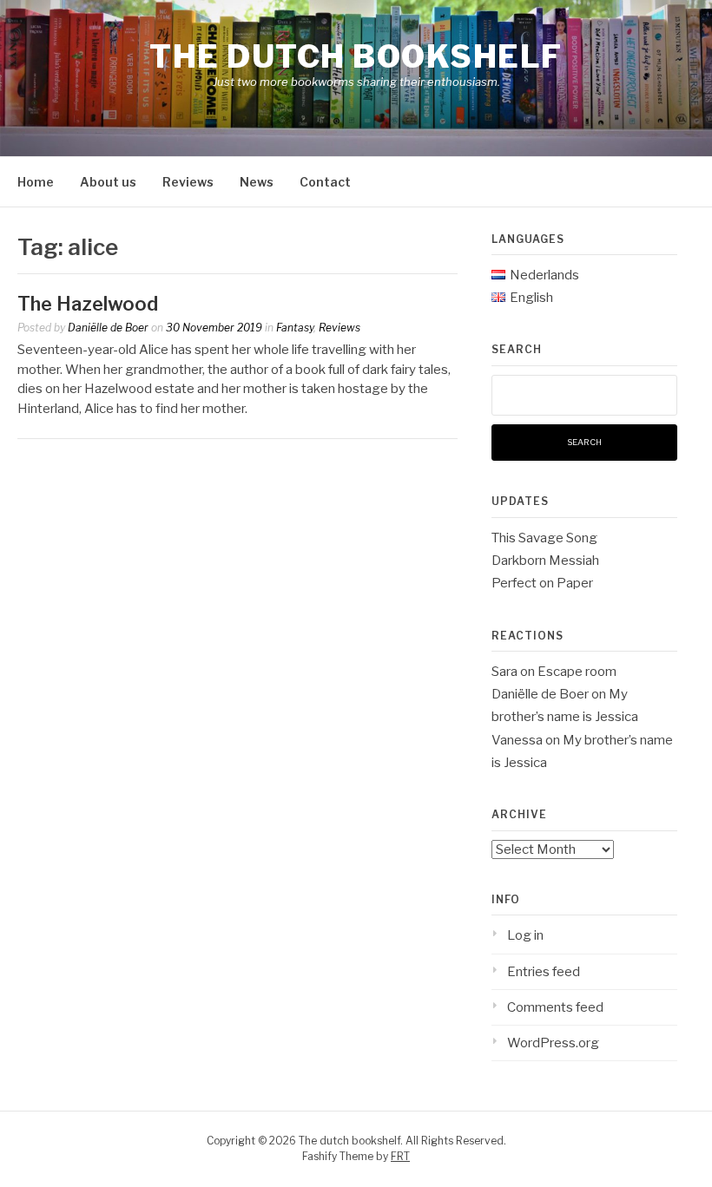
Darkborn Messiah (545, 560)
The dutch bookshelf (356, 56)
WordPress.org (553, 1043)
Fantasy (294, 327)
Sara (504, 671)
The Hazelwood (87, 303)
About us (108, 181)
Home (35, 181)
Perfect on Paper (542, 583)
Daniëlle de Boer (108, 327)
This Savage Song (544, 538)
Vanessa (517, 740)
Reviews (188, 181)
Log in (525, 935)
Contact (325, 181)
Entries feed (543, 972)
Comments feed (555, 1007)
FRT (400, 1156)
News (257, 181)
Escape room (576, 671)
